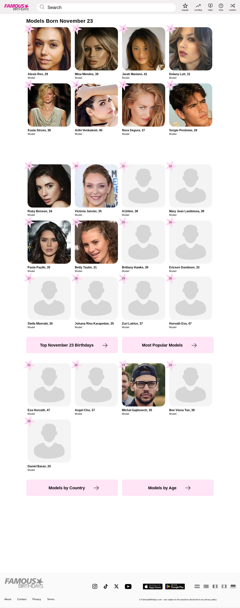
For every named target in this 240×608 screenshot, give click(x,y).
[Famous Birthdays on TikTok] (105, 586)
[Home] (41, 584)
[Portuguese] (206, 586)
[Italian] (224, 586)
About (7, 599)
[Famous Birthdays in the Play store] (175, 586)
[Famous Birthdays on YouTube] (129, 586)
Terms (50, 599)
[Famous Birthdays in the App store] (153, 586)
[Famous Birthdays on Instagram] (94, 586)
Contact (21, 599)
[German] (233, 586)
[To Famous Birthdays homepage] (17, 7)
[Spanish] (197, 586)
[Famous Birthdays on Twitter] (116, 586)
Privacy (36, 599)
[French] (215, 586)
